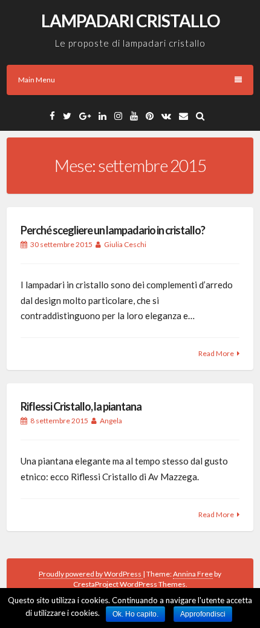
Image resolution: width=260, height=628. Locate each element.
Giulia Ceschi (125, 244)
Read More (216, 353)
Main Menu (36, 79)
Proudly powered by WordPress (91, 573)
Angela (111, 420)
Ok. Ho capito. (135, 614)
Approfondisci (203, 614)
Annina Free (193, 573)
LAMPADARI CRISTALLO (130, 20)
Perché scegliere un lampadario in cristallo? (113, 230)
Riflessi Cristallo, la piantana (81, 406)
